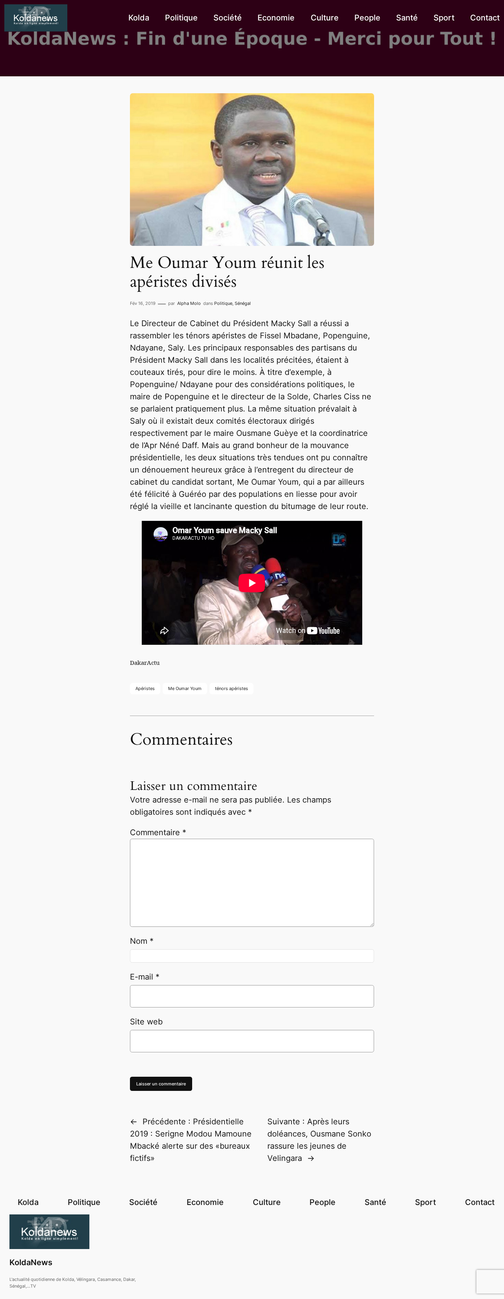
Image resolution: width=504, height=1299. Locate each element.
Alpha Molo (189, 303)
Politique (223, 303)
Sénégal (243, 303)
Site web (146, 1021)
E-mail (144, 977)
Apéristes (145, 688)
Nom (142, 941)
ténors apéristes (231, 688)
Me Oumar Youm (185, 688)
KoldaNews (30, 1262)
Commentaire (158, 832)
